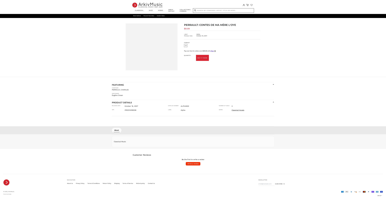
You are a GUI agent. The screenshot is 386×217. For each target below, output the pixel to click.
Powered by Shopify (7, 194)
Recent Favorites (149, 15)
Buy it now (202, 58)
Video (160, 10)
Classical (139, 10)
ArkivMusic (11, 191)
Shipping (117, 183)
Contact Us (151, 183)
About (116, 130)
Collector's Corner (185, 10)
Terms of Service (128, 183)
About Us (70, 183)
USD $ (379, 195)
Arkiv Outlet (171, 10)
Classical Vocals (238, 110)
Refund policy (140, 183)
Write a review (193, 164)
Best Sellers (137, 15)
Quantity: (187, 55)
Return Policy (107, 183)
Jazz (151, 10)
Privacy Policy (80, 183)
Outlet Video (161, 15)
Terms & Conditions (93, 183)
